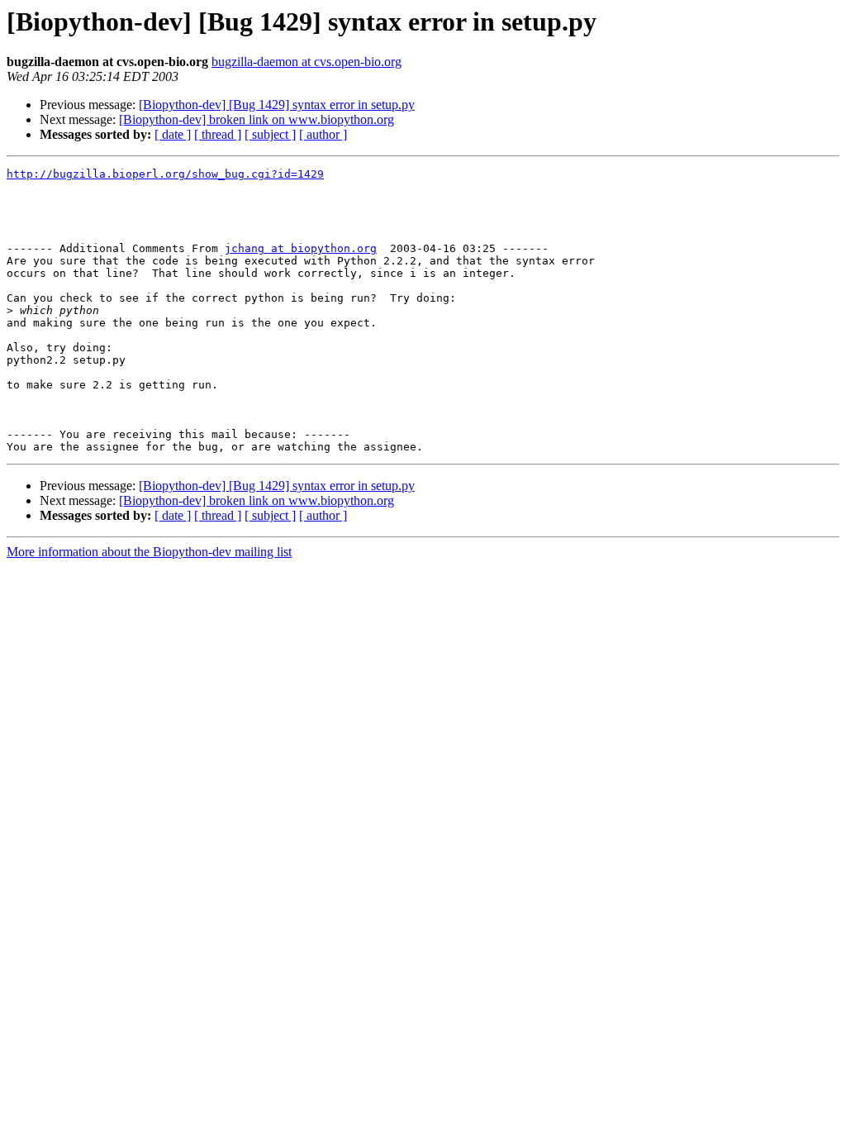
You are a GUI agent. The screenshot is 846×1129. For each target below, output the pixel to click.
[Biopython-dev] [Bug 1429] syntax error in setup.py (277, 105)
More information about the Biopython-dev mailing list (149, 552)
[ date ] (172, 134)
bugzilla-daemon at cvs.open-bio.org (307, 62)
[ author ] (323, 134)
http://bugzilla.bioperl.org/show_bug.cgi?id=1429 (165, 174)
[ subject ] (270, 134)
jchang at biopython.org (301, 248)
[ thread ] (217, 134)
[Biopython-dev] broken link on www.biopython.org (256, 119)
